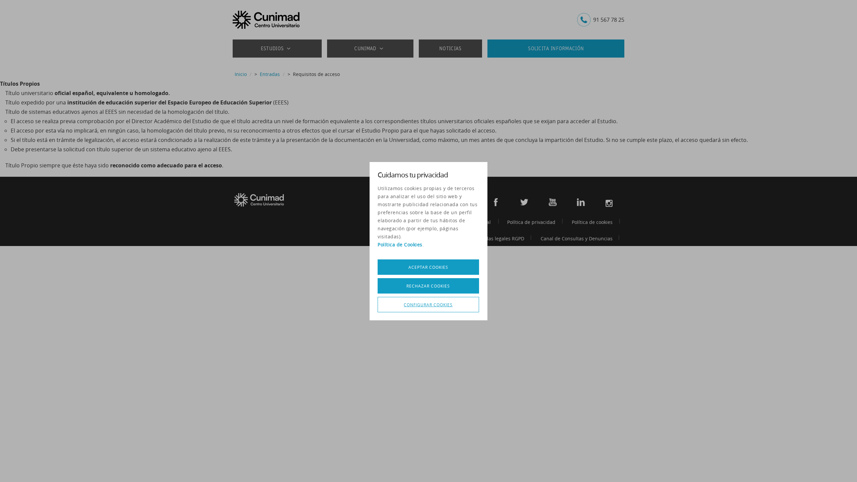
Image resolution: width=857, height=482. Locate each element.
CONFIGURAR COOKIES (428, 304)
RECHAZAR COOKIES (428, 286)
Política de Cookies (400, 244)
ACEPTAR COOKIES (428, 267)
